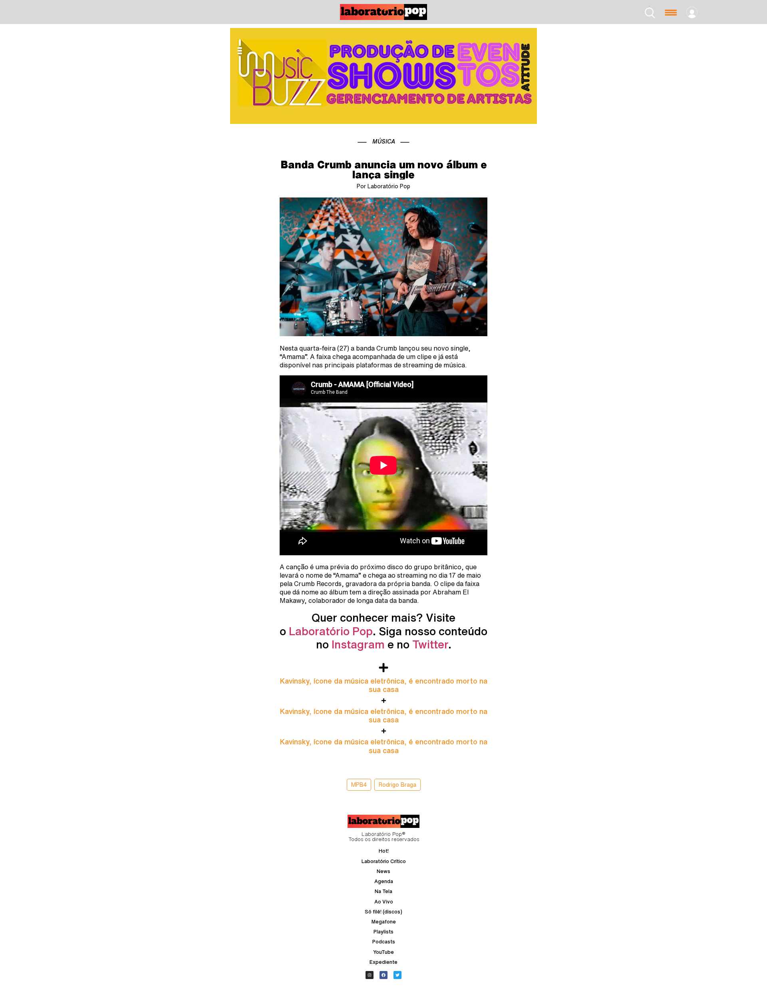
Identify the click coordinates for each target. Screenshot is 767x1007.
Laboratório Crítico (384, 861)
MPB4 (359, 785)
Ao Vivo (383, 901)
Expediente (383, 962)
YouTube (383, 952)
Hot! (384, 850)
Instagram (358, 644)
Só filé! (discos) (383, 911)
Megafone (384, 921)
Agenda (383, 881)
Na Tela (383, 891)
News (383, 871)
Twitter (430, 644)
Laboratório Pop (331, 631)
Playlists (383, 931)
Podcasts (383, 941)
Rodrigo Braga (397, 785)
